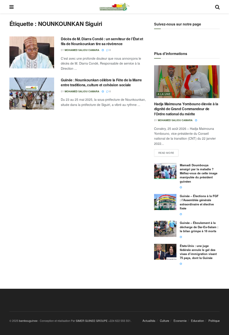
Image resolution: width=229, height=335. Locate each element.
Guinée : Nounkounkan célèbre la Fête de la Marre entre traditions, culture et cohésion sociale (101, 82)
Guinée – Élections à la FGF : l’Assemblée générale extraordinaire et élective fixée (199, 202)
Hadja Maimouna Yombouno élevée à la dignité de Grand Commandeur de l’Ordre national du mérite (186, 108)
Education (197, 320)
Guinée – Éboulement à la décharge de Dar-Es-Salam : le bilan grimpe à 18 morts (199, 227)
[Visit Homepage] (114, 6)
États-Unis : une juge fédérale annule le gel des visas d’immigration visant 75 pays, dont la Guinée (198, 252)
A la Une (164, 94)
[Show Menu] (11, 6)
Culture (164, 320)
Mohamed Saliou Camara (82, 50)
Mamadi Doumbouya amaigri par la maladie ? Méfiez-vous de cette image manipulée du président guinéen (198, 173)
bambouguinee (28, 320)
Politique (214, 320)
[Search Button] (217, 6)
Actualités (148, 320)
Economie (180, 320)
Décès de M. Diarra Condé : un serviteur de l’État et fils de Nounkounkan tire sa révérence (102, 41)
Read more (168, 151)
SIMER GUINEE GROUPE (92, 320)
